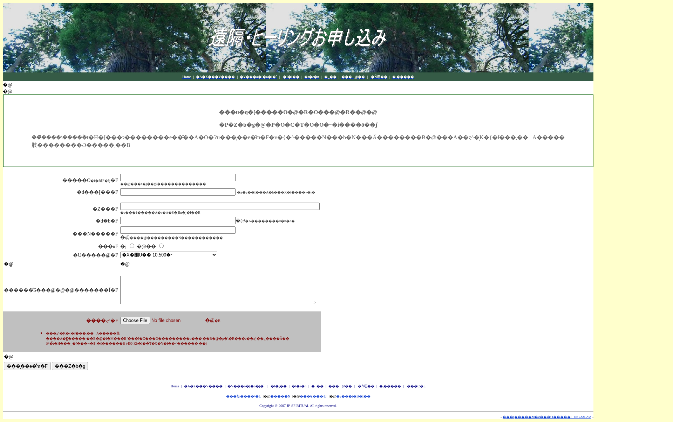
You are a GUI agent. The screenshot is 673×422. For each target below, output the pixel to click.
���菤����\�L (243, 396)
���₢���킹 (313, 396)
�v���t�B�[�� (353, 396)
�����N (280, 396)
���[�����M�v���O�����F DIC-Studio (547, 417)
